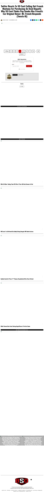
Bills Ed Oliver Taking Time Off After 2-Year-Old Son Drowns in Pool (17, 184)
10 (38, 51)
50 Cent (21, 86)
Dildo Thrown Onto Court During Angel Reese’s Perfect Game (15, 326)
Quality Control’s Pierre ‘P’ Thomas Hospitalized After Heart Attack (17, 279)
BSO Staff (6, 20)
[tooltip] (31, 20)
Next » (22, 54)
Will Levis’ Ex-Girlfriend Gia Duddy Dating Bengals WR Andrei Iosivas (17, 231)
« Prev (7, 51)
